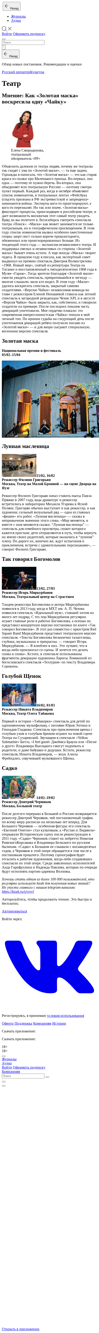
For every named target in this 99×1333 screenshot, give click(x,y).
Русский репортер (16, 72)
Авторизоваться (14, 911)
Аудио (16, 20)
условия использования (65, 1016)
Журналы (18, 16)
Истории (59, 1023)
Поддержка (23, 1023)
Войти (7, 34)
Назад (13, 8)
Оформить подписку (29, 34)
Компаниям (42, 1023)
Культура (37, 72)
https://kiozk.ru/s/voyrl (18, 891)
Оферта (8, 1023)
